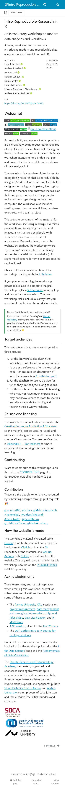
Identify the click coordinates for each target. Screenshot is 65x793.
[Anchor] (34, 339)
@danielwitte (12, 519)
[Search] (57, 4)
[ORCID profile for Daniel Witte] (20, 80)
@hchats (27, 510)
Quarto (8, 543)
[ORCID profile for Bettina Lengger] (23, 76)
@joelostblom (30, 519)
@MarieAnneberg (37, 523)
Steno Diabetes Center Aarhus (22, 688)
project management (22, 609)
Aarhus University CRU (28, 604)
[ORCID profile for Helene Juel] (19, 72)
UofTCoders (50, 626)
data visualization (35, 617)
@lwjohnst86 (12, 510)
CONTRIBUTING (29, 472)
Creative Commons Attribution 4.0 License (30, 426)
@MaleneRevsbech (45, 510)
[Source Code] (45, 4)
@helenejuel (11, 514)
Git (46, 547)
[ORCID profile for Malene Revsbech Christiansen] (40, 89)
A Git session (17, 626)
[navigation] (44, 12)
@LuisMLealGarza (15, 523)
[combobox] (57, 4)
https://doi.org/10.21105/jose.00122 (24, 103)
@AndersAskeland (32, 514)
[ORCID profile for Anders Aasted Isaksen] (31, 93)
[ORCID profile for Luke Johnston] (22, 64)
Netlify (25, 556)
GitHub (25, 547)
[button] (6, 12)
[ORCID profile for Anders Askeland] (25, 68)
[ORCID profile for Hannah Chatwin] (24, 85)
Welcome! (16, 12)
